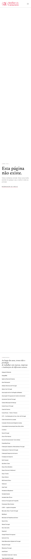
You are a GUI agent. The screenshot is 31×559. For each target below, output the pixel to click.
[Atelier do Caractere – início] (10, 4)
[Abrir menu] (27, 3)
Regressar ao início (10, 186)
